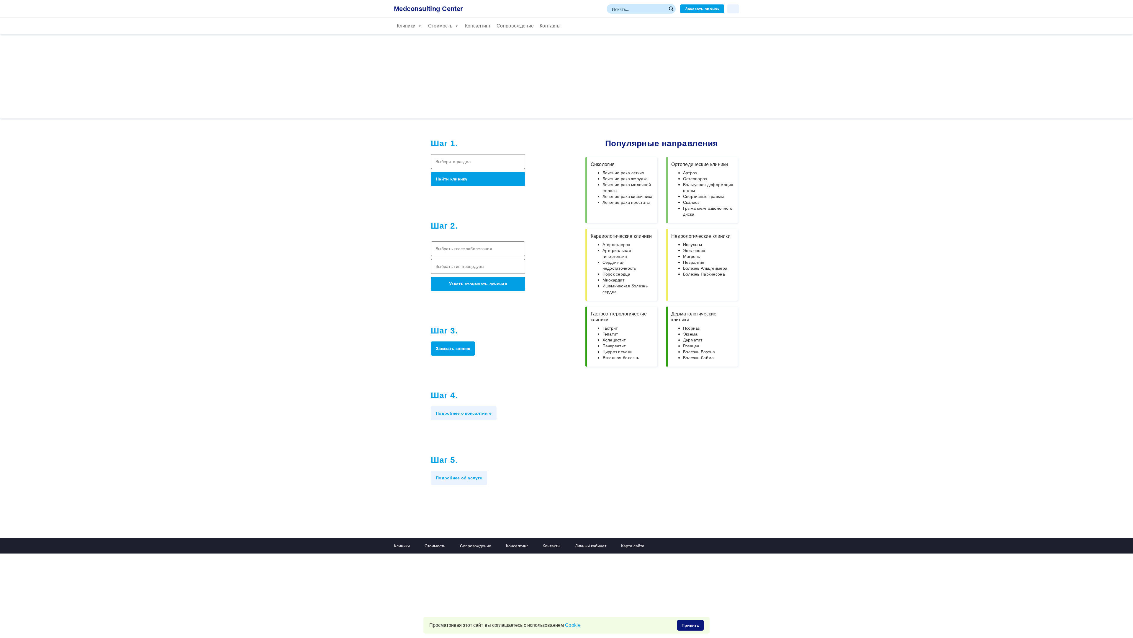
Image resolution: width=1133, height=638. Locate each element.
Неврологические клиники (701, 236)
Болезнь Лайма (698, 357)
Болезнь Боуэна (699, 351)
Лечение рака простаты (626, 202)
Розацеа (691, 346)
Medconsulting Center (428, 9)
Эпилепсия (694, 250)
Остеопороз (695, 178)
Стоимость (440, 25)
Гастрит (610, 328)
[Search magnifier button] (671, 9)
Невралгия (694, 262)
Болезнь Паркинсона (704, 274)
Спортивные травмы (703, 196)
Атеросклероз (616, 244)
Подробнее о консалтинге (464, 413)
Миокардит (613, 280)
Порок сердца (616, 274)
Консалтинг (478, 25)
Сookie (573, 625)
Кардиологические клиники (621, 236)
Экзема (690, 334)
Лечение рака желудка (625, 178)
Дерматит (692, 340)
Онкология (603, 164)
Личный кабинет (590, 545)
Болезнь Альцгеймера (705, 268)
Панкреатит (614, 346)
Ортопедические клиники (699, 164)
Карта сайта (632, 545)
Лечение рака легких (623, 172)
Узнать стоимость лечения (478, 283)
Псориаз (691, 328)
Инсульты (692, 244)
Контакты (550, 25)
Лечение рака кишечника (627, 196)
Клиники (406, 25)
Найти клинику (452, 179)
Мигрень (691, 256)
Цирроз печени (617, 351)
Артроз (690, 172)
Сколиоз (691, 202)
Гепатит (610, 334)
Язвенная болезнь (620, 357)
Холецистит (614, 340)
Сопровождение (515, 25)
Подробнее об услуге (459, 478)
